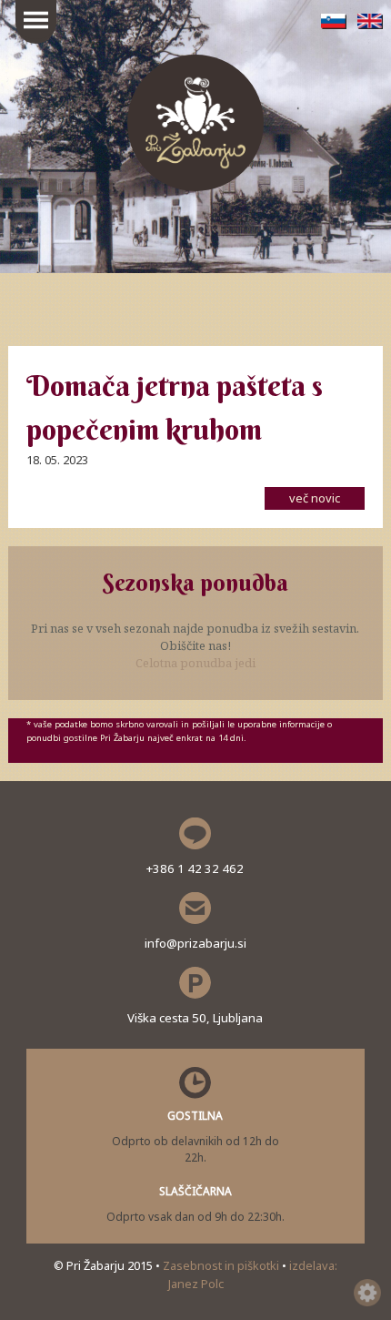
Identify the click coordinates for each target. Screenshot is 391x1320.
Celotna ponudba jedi (195, 663)
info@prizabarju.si (195, 943)
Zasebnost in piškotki (222, 1265)
